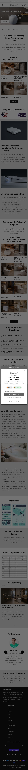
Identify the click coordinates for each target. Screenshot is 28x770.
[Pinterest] (14, 401)
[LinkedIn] (18, 401)
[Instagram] (11, 401)
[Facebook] (9, 401)
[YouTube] (16, 401)
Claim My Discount (14, 394)
